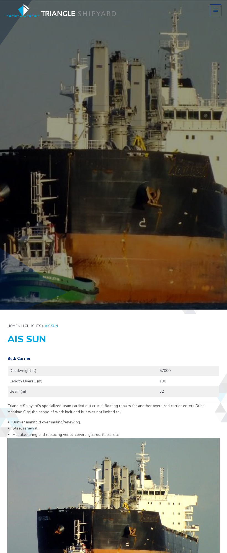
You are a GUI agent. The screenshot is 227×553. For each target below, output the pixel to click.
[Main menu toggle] (216, 10)
